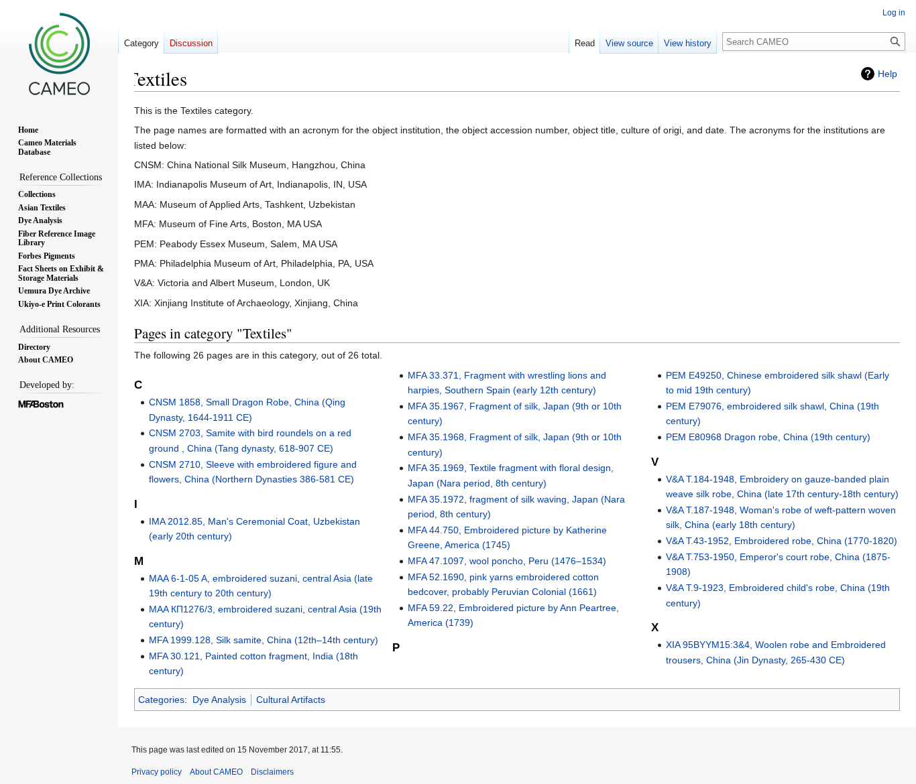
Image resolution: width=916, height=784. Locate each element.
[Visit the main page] (59, 53)
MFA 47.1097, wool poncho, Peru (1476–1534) (507, 561)
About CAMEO (216, 772)
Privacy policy (156, 772)
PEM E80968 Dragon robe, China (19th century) (768, 437)
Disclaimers (272, 772)
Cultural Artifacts (290, 699)
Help (887, 73)
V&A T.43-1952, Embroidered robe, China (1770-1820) (781, 540)
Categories (161, 699)
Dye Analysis (219, 699)
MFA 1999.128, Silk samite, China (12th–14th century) (263, 640)
